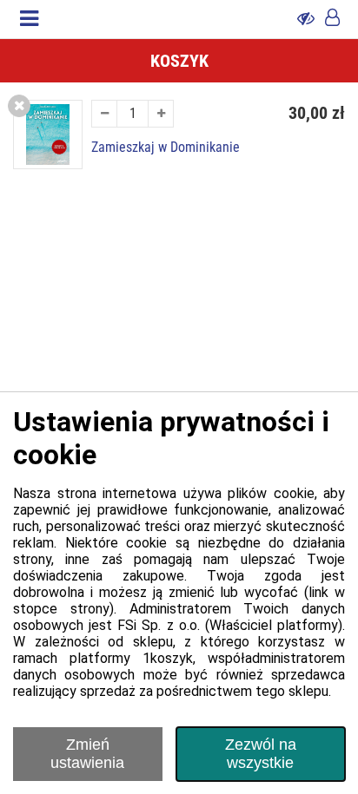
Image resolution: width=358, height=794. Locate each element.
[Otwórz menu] (29, 19)
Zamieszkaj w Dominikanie (165, 147)
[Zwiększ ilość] (161, 114)
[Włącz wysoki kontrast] (306, 19)
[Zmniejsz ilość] (104, 114)
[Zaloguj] (332, 19)
